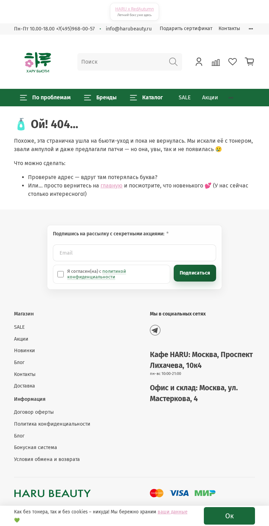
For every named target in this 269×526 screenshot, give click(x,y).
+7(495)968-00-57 (75, 29)
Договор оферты (34, 412)
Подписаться (195, 273)
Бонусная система (35, 447)
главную (112, 185)
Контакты (229, 28)
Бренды (106, 97)
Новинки (24, 351)
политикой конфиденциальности (96, 274)
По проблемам (51, 97)
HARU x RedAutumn (134, 9)
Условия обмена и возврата (47, 459)
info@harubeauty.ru (129, 29)
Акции (210, 97)
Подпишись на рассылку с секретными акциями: (109, 234)
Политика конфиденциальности (52, 424)
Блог (19, 362)
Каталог (152, 97)
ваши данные (172, 512)
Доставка (24, 386)
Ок (229, 516)
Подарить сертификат (186, 28)
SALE (185, 97)
